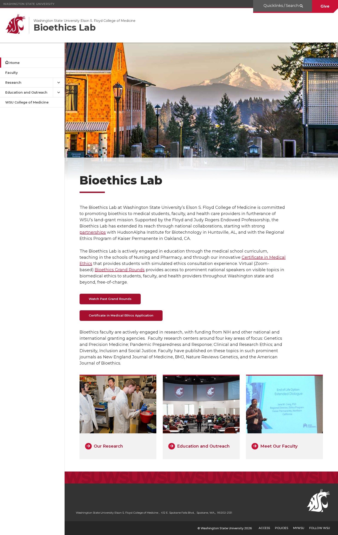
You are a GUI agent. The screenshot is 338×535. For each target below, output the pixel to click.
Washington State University (28, 4)
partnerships (93, 232)
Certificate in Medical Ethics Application (121, 315)
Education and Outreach (26, 92)
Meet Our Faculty (279, 446)
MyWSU (298, 528)
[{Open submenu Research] (58, 83)
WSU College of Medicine (27, 102)
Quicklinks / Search (282, 5)
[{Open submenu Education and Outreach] (58, 93)
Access (264, 528)
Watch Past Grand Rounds (110, 299)
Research (13, 83)
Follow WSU (319, 528)
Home (14, 63)
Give (325, 6)
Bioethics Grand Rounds (120, 269)
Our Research (108, 446)
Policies (281, 528)
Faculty (11, 73)
